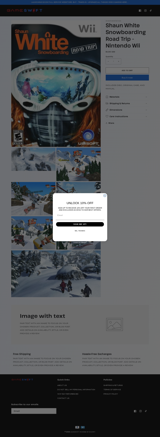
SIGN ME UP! (80, 224)
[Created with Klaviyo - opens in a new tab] (80, 242)
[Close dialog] (105, 195)
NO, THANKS (80, 231)
